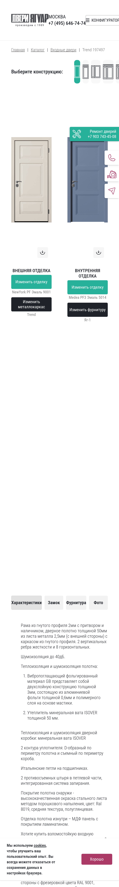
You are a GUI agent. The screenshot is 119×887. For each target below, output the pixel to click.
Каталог (38, 49)
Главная (18, 49)
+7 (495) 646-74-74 (67, 23)
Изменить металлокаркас (31, 304)
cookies (40, 845)
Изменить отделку (31, 281)
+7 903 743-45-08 (102, 136)
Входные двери (63, 49)
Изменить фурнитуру (87, 309)
